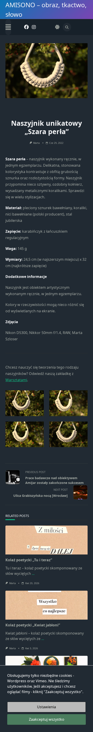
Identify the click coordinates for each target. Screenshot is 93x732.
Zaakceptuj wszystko (46, 719)
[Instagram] (34, 27)
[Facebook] (26, 27)
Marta (36, 143)
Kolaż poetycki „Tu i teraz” (28, 559)
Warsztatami (16, 379)
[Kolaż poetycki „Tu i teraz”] (46, 540)
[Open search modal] (67, 27)
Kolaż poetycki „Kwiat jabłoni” (32, 625)
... (33, 573)
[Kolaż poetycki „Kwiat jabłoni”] (46, 605)
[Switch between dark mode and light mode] (57, 27)
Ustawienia (46, 706)
